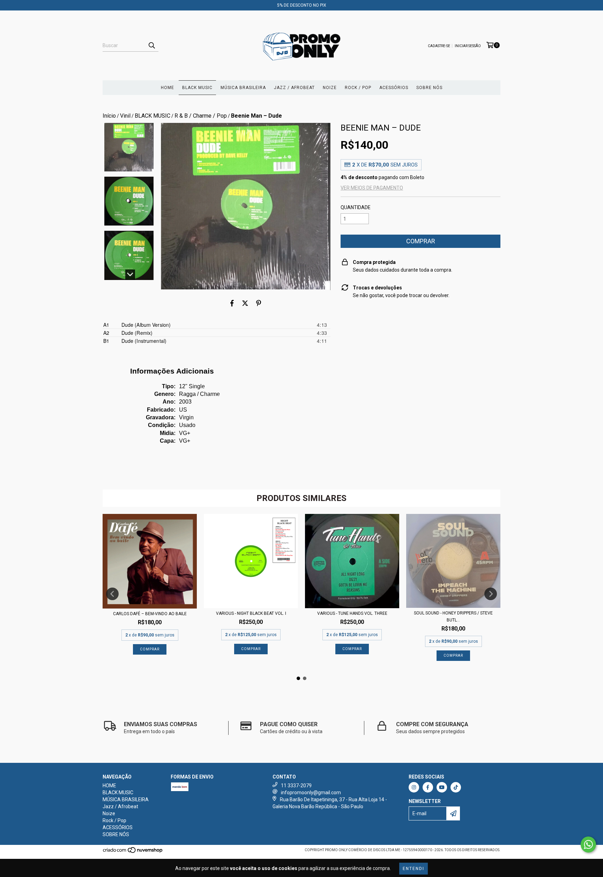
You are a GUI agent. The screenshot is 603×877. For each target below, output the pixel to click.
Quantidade (356, 207)
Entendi (413, 868)
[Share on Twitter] (245, 303)
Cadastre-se (439, 46)
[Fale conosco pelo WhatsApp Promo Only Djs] (588, 845)
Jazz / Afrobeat (294, 87)
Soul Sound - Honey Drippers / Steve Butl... (453, 616)
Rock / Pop (358, 87)
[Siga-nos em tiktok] (456, 787)
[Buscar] (151, 45)
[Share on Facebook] (232, 303)
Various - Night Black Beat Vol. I (251, 613)
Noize (330, 87)
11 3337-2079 (296, 785)
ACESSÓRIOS (393, 87)
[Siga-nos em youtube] (442, 787)
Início (109, 115)
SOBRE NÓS (429, 87)
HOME (167, 87)
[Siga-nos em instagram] (414, 787)
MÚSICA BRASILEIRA (243, 87)
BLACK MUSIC (197, 87)
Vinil (125, 115)
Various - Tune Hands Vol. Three (352, 613)
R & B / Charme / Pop (200, 115)
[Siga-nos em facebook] (428, 787)
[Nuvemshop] (133, 852)
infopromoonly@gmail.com (311, 792)
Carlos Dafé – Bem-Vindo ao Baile (150, 613)
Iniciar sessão (468, 46)
